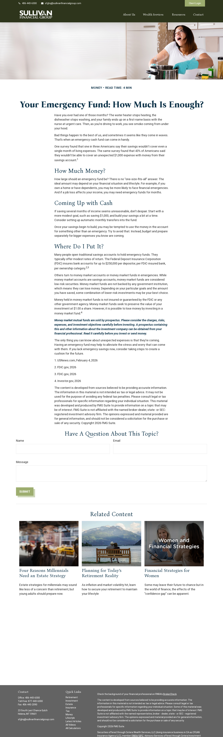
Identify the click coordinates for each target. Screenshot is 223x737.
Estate (69, 704)
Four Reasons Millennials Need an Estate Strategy (43, 573)
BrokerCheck (170, 694)
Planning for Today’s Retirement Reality (101, 573)
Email (116, 440)
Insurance (71, 707)
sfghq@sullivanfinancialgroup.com (63, 3)
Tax (68, 711)
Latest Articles (73, 721)
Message (22, 462)
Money (69, 714)
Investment (72, 700)
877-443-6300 (35, 701)
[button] (129, 14)
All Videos (71, 724)
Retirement (72, 697)
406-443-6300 (29, 3)
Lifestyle (70, 718)
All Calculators (73, 728)
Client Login (195, 3)
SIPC (141, 735)
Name (20, 440)
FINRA (135, 735)
